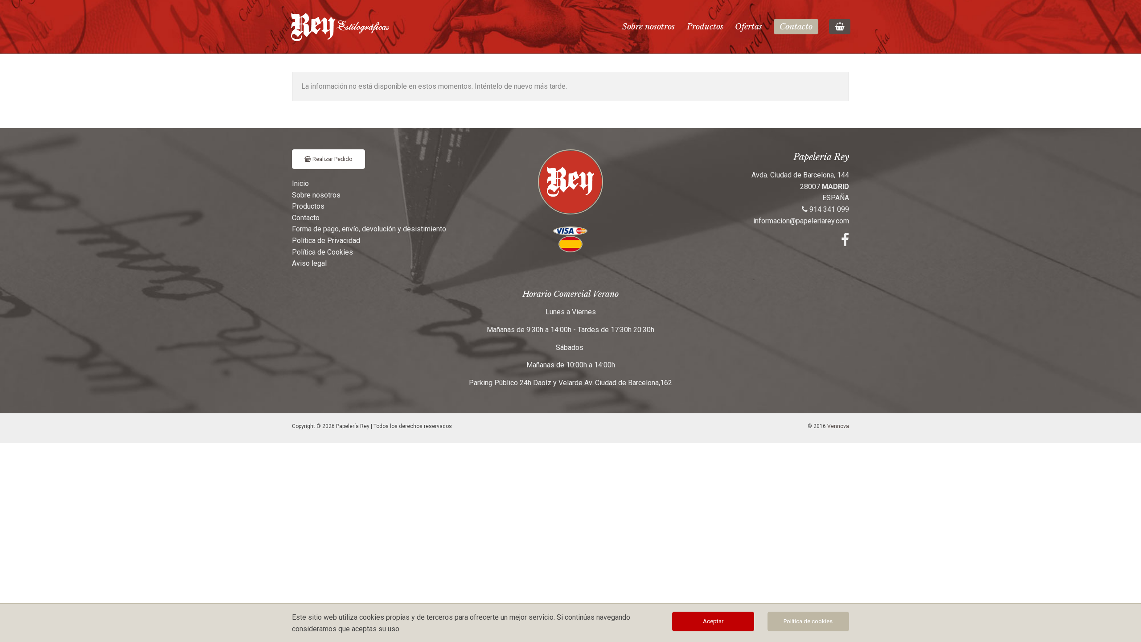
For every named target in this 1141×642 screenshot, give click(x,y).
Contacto (796, 27)
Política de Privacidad (326, 240)
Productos (705, 27)
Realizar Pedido (332, 159)
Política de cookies (808, 621)
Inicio (300, 183)
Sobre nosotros (648, 27)
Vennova (838, 426)
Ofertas (748, 27)
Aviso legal (309, 263)
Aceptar (713, 621)
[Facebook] (845, 242)
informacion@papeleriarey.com (801, 221)
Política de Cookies (322, 252)
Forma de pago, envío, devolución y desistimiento (369, 229)
